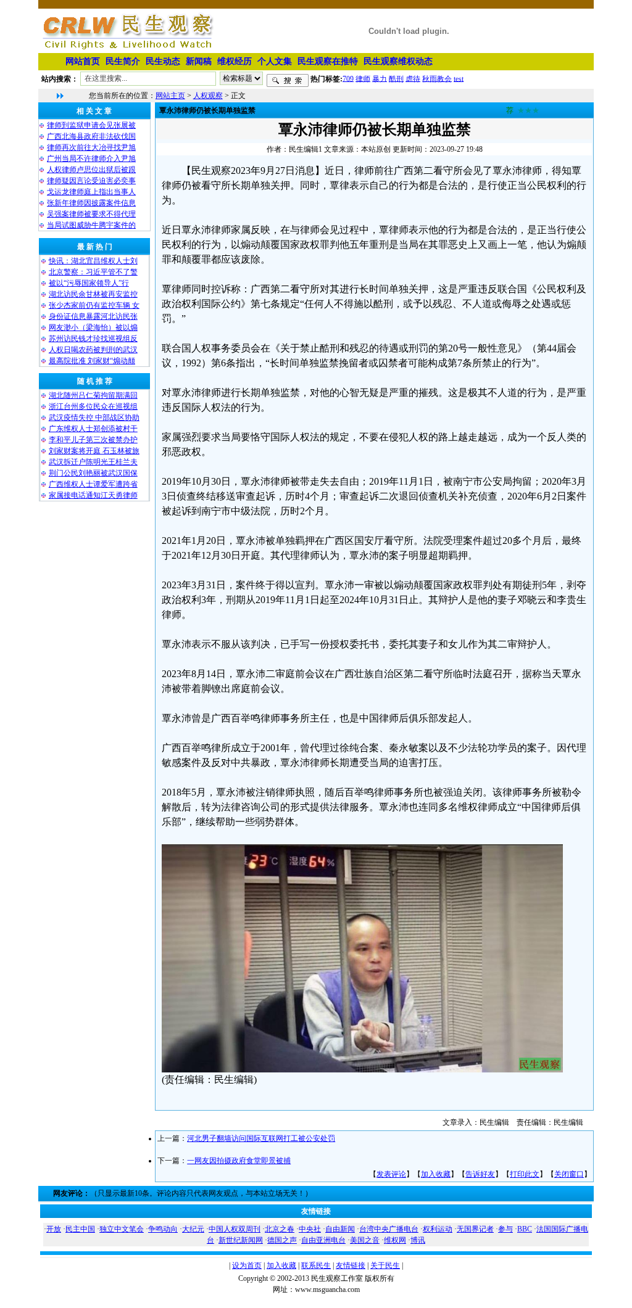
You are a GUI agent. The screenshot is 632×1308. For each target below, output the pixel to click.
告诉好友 (480, 1174)
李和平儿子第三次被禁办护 (93, 439)
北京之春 (279, 1229)
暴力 (379, 78)
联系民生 (316, 1265)
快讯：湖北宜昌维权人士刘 (93, 261)
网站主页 (170, 95)
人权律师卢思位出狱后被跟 (91, 169)
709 (348, 78)
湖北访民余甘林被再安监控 (93, 294)
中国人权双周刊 (234, 1229)
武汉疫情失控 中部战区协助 (94, 417)
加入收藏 (436, 1174)
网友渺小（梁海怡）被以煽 (93, 327)
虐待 (412, 78)
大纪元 (193, 1229)
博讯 (417, 1240)
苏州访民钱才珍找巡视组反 (93, 338)
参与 (505, 1229)
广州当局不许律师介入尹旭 (91, 158)
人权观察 (208, 95)
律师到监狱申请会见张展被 (91, 125)
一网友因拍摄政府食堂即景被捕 (239, 1160)
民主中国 (80, 1229)
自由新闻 (340, 1229)
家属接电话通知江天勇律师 (93, 495)
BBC (524, 1229)
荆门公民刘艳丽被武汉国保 (93, 473)
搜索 (288, 81)
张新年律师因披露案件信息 (91, 203)
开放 (53, 1229)
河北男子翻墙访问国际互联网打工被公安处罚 (261, 1138)
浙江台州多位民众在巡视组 (93, 406)
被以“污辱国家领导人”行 (89, 283)
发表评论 (391, 1174)
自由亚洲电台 (323, 1240)
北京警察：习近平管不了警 (93, 272)
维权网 (395, 1240)
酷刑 (396, 78)
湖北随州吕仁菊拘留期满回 (93, 395)
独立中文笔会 (121, 1229)
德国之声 (282, 1240)
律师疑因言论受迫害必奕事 (91, 180)
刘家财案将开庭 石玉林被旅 (94, 450)
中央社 (310, 1229)
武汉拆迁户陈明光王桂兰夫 (93, 462)
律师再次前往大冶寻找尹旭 (91, 147)
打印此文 (524, 1174)
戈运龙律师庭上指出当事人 (91, 191)
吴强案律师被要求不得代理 (91, 214)
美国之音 (365, 1240)
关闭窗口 (569, 1174)
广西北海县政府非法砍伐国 (91, 136)
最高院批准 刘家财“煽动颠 (92, 360)
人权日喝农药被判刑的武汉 (93, 349)
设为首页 (247, 1265)
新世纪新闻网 (240, 1240)
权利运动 (437, 1229)
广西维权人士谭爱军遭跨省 (93, 484)
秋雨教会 (437, 78)
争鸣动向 (163, 1229)
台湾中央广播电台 (388, 1229)
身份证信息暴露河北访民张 (93, 316)
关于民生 (385, 1265)
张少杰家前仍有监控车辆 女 (94, 305)
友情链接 (350, 1265)
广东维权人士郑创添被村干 (93, 428)
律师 (363, 78)
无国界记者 (475, 1229)
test (459, 78)
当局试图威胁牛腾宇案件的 (91, 225)
